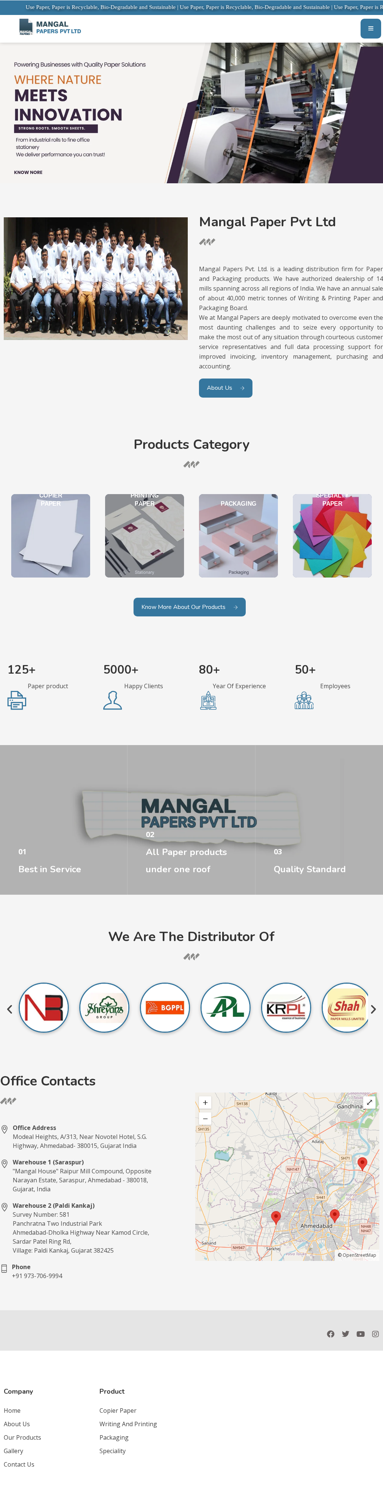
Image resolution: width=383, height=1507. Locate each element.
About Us (219, 388)
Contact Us (19, 1464)
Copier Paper (118, 1410)
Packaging (114, 1437)
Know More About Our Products (183, 607)
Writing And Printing (128, 1424)
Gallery (13, 1451)
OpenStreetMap (359, 1255)
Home (12, 1410)
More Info (31, 878)
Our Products (22, 1437)
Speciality (112, 1451)
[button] (9, 1009)
